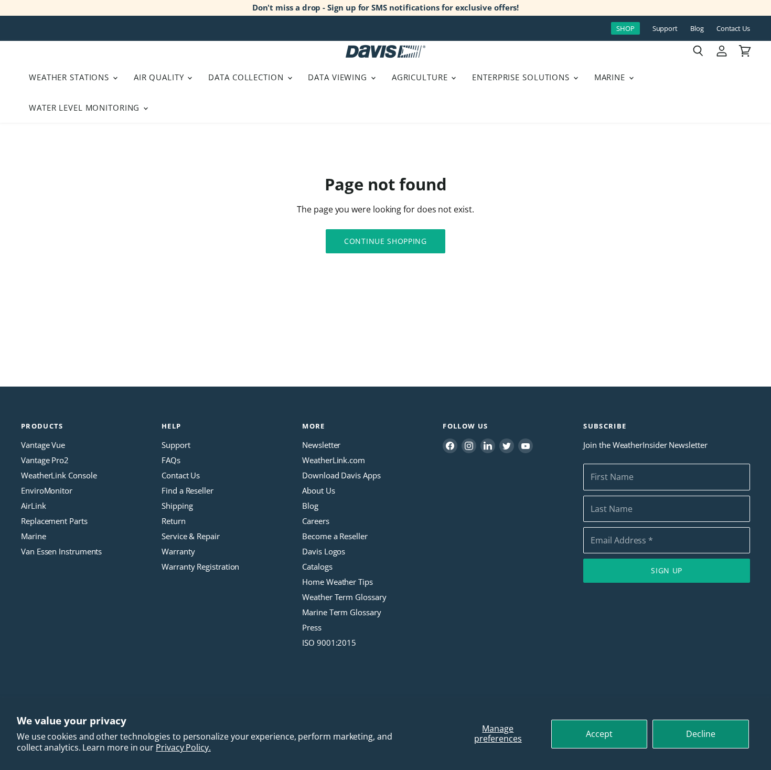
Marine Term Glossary (341, 612)
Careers (315, 521)
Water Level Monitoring (85, 107)
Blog (697, 29)
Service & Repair (191, 536)
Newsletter (321, 445)
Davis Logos (323, 551)
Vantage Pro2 (45, 460)
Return (174, 521)
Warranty (178, 551)
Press (312, 627)
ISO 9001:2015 (329, 642)
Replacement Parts (54, 521)
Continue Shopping (385, 241)
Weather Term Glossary (344, 597)
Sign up (666, 570)
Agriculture (421, 77)
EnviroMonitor (46, 490)
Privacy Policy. (183, 747)
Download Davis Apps (341, 475)
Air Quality (160, 77)
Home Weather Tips (337, 581)
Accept (599, 734)
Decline (700, 734)
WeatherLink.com (333, 460)
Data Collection (247, 77)
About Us (318, 490)
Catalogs (317, 566)
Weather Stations (70, 77)
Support (665, 29)
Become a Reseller (335, 536)
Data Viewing (338, 77)
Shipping (177, 505)
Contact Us (733, 29)
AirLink (33, 505)
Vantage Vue (43, 445)
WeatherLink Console (59, 475)
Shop (625, 28)
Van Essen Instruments (61, 551)
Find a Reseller (187, 490)
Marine (611, 77)
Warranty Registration (200, 566)
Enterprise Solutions (522, 77)
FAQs (171, 460)
